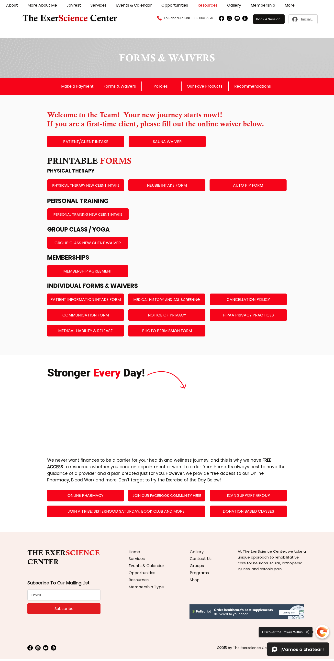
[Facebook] (221, 18)
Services (137, 558)
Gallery (197, 552)
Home (134, 552)
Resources (139, 580)
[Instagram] (229, 18)
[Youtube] (237, 18)
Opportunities (142, 573)
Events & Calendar (146, 566)
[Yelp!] (245, 18)
